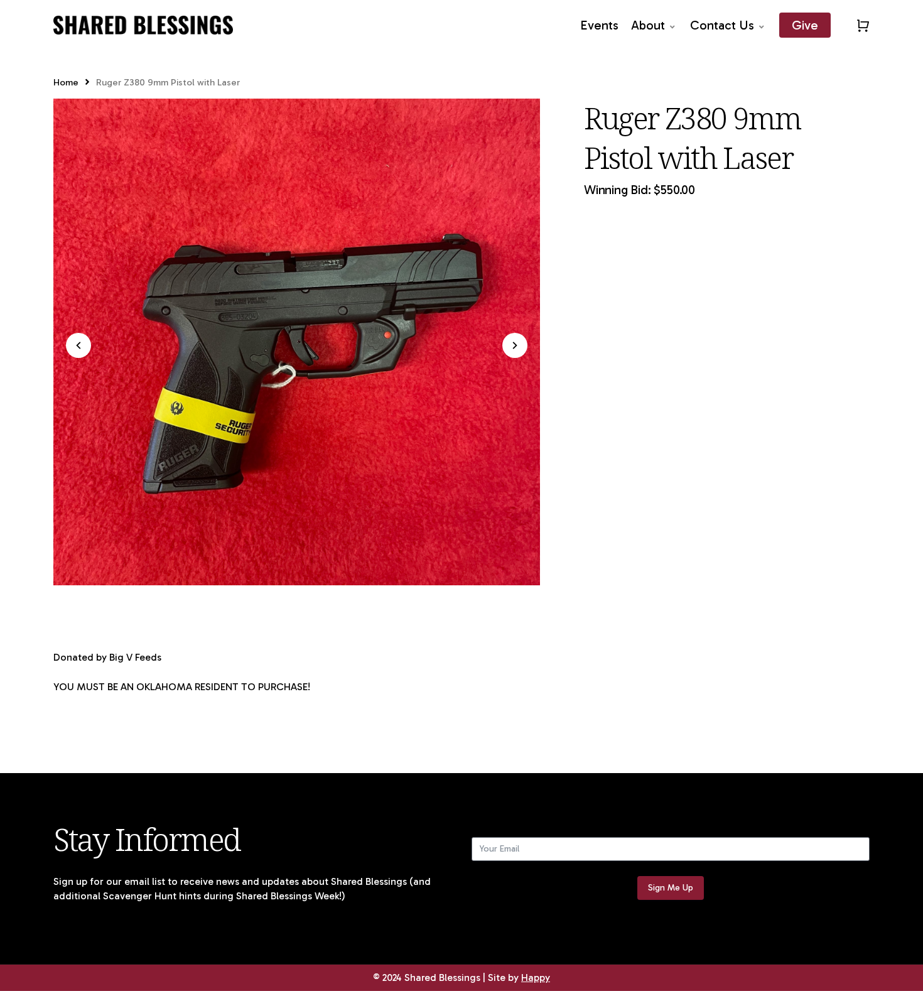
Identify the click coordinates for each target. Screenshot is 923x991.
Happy (535, 977)
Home (65, 82)
